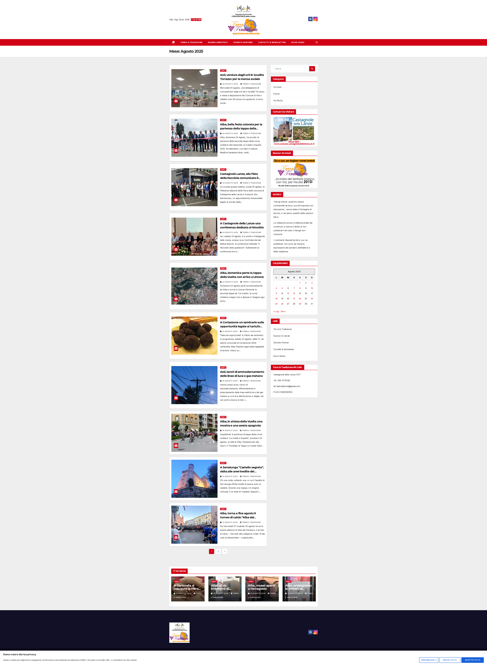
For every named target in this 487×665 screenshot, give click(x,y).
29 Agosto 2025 (230, 84)
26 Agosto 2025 (230, 133)
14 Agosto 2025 (230, 476)
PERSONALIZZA (427, 660)
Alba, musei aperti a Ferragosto (261, 587)
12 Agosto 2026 (295, 593)
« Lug (276, 311)
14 (294, 293)
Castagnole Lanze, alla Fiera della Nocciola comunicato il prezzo (239, 178)
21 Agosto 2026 (184, 593)
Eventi (223, 70)
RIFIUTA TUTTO (450, 660)
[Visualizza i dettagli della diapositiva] (294, 131)
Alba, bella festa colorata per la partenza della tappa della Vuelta (241, 128)
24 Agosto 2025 (230, 232)
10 (312, 288)
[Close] (484, 652)
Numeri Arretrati (218, 42)
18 (276, 298)
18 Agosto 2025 (230, 381)
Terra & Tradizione (191, 42)
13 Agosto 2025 (230, 522)
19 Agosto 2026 (221, 593)
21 (294, 298)
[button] (317, 42)
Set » (283, 311)
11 (276, 293)
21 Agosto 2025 (230, 331)
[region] (243, 658)
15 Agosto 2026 (258, 593)
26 (282, 303)
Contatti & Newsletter (272, 42)
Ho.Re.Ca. (278, 100)
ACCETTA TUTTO (472, 660)
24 (312, 298)
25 (276, 303)
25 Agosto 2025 (230, 183)
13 (288, 293)
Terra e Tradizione (251, 84)
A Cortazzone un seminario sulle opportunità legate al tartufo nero (242, 326)
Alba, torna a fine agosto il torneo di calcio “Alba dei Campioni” (238, 517)
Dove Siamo (298, 42)
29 (300, 303)
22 (300, 298)
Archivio (277, 87)
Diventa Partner (243, 42)
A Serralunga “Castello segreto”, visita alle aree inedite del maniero (242, 471)
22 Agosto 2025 (230, 282)
